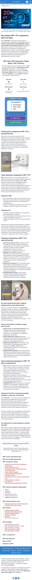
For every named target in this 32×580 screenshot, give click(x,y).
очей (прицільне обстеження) (13, 473)
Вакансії (19, 550)
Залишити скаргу (16, 552)
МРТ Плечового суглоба (12, 527)
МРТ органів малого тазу (11, 501)
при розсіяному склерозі (12, 480)
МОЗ (22, 569)
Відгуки (13, 550)
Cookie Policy (6, 550)
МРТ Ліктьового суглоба (12, 530)
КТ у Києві (23, 427)
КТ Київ (19, 45)
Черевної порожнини (11, 497)
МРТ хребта (7, 507)
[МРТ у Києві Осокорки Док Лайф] (9, 82)
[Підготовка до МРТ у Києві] (23, 89)
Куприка (7, 516)
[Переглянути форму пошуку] (27, 2)
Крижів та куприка (10, 515)
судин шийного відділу (11, 472)
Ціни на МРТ (7, 541)
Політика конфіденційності (22, 548)
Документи (26, 550)
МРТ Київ (25, 43)
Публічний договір (7, 548)
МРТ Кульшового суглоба (12, 529)
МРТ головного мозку (10, 461)
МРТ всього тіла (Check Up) (12, 456)
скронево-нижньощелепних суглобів (16, 483)
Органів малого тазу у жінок (13, 505)
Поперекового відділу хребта (13, 511)
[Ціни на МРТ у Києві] (23, 82)
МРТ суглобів (7, 522)
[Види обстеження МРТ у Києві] (9, 89)
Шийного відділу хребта (12, 510)
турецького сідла (10, 475)
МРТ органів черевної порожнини (14, 487)
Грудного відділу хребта (12, 513)
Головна (3, 4)
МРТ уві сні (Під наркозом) (12, 459)
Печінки (7, 491)
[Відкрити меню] (30, 2)
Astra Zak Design (9, 565)
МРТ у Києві (13, 427)
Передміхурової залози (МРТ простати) (16, 503)
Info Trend (12, 563)
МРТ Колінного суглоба (12, 524)
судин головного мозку (12, 467)
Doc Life (3, 429)
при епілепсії (9, 481)
